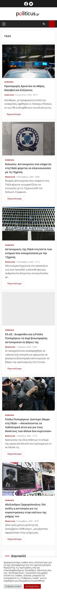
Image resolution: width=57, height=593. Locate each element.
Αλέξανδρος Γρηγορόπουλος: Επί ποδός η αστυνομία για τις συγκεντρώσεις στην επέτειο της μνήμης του (28, 479)
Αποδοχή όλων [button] (32, 586)
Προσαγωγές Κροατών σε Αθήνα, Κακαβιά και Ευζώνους (28, 61)
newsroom (9, 95)
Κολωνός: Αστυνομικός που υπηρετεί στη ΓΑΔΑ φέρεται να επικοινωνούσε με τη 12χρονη (28, 138)
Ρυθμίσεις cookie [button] (13, 586)
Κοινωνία (8, 82)
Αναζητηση (52, 24)
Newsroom (10, 177)
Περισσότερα (14, 114)
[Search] (44, 24)
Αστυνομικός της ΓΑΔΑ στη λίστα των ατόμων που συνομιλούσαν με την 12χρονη (28, 223)
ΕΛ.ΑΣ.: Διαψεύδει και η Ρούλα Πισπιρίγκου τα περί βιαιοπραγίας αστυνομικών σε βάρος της (28, 308)
